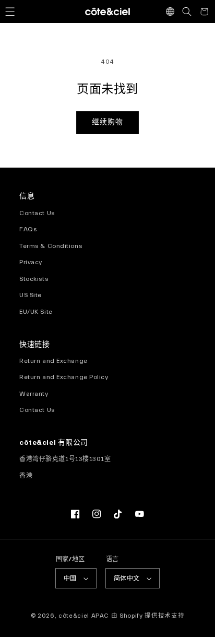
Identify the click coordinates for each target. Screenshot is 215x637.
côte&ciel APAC (83, 615)
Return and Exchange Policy (63, 377)
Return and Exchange (53, 360)
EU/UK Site (36, 311)
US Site (30, 295)
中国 (70, 578)
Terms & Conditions (50, 246)
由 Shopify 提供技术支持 (147, 615)
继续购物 (107, 122)
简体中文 (127, 578)
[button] (10, 11)
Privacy (30, 262)
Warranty (33, 393)
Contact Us (37, 213)
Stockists (33, 278)
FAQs (28, 229)
